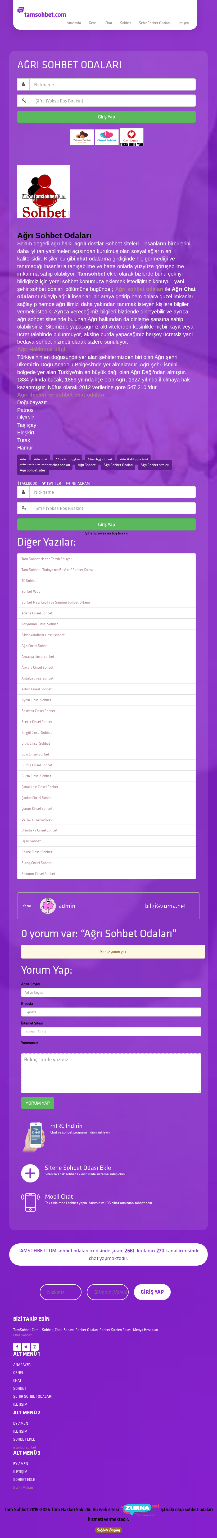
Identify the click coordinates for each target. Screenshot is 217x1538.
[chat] (108, 1529)
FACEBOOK (28, 483)
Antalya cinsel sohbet (37, 678)
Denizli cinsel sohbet (36, 819)
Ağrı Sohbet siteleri (155, 464)
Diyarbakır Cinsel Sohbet (39, 830)
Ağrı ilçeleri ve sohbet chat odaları (45, 464)
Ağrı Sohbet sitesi (33, 470)
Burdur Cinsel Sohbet (36, 765)
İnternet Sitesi (32, 1023)
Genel (93, 22)
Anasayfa (74, 22)
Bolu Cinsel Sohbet (35, 754)
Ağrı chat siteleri (100, 459)
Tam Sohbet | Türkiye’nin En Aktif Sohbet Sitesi (57, 569)
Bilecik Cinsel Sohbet (36, 721)
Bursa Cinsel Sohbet (36, 776)
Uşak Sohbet (31, 841)
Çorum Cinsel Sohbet (36, 808)
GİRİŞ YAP (152, 1291)
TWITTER (53, 483)
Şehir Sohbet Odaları (154, 22)
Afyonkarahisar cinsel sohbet (43, 634)
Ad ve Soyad (30, 984)
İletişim (183, 22)
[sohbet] (140, 1509)
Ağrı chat (40, 459)
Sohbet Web (30, 591)
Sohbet (125, 22)
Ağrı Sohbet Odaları (118, 464)
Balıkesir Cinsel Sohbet (38, 710)
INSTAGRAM (80, 483)
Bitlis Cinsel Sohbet (35, 743)
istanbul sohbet (24, 1447)
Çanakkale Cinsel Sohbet (39, 786)
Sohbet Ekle (24, 1439)
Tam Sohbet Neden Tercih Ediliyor (46, 558)
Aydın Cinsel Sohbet (36, 700)
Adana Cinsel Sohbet (36, 613)
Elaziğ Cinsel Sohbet (36, 862)
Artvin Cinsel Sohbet (36, 689)
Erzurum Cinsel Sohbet (38, 873)
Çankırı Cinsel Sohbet (37, 797)
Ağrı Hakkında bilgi (134, 459)
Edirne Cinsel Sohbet (36, 851)
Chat (108, 22)
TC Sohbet (29, 580)
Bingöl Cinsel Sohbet (36, 732)
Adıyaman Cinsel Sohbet (39, 624)
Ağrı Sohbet (87, 464)
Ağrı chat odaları (67, 459)
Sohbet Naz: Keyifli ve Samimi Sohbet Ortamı (55, 602)
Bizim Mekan (23, 1487)
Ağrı (23, 459)
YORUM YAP (38, 1103)
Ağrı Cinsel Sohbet (35, 645)
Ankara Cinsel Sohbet (37, 667)
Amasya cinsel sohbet (37, 656)
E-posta (27, 1003)
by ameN (20, 1423)
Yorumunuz (29, 1042)
